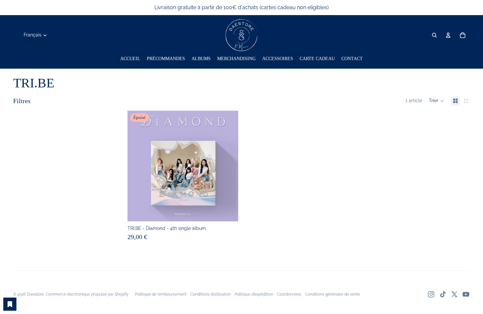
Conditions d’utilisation (210, 294)
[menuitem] (130, 59)
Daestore (35, 294)
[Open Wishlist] (9, 304)
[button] (436, 101)
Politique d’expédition (254, 294)
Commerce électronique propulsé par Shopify (87, 294)
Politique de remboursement (161, 294)
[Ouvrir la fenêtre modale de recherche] (434, 35)
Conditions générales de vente (332, 294)
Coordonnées (289, 294)
